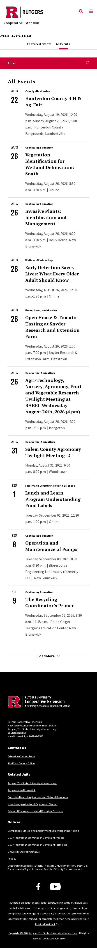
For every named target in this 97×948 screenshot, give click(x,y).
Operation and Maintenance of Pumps (51, 546)
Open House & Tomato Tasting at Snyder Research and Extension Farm (52, 326)
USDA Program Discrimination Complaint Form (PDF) (38, 844)
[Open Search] (81, 11)
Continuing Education (39, 147)
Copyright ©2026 (18, 933)
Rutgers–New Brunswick (21, 790)
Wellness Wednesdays (39, 260)
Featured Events (39, 44)
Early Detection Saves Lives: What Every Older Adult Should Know (52, 273)
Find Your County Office (21, 763)
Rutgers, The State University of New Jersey (32, 783)
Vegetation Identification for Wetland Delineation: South (49, 164)
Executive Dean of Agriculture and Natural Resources (38, 797)
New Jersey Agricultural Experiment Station (32, 804)
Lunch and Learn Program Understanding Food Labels (53, 499)
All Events (63, 44)
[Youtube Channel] (55, 886)
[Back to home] (38, 702)
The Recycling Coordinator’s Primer (49, 602)
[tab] (39, 44)
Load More (46, 656)
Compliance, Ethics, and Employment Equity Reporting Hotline (43, 830)
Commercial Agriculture (40, 373)
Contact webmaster (54, 938)
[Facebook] (38, 886)
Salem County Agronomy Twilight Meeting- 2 (53, 452)
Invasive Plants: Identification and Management (46, 217)
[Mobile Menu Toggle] (91, 11)
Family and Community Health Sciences (50, 485)
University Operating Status (23, 851)
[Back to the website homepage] (24, 12)
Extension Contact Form (21, 756)
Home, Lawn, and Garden (41, 310)
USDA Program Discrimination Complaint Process (36, 837)
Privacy (12, 858)
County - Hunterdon (37, 91)
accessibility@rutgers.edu (23, 919)
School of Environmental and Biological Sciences (35, 811)
